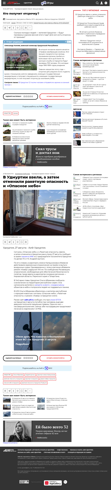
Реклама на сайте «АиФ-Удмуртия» (29, 452)
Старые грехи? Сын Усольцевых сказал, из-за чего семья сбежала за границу (95, 100)
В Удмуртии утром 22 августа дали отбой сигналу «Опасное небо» (57, 400)
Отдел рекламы (62, 450)
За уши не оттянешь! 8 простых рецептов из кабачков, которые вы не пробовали (95, 93)
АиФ (20, 237)
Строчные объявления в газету (54, 452)
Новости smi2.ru (10, 167)
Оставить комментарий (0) (55, 96)
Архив (13, 23)
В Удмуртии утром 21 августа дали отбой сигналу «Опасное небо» (23, 413)
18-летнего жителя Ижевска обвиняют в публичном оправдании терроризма (90, 34)
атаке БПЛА (55, 300)
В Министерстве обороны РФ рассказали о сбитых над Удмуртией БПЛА (57, 407)
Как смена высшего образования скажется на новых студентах (93, 141)
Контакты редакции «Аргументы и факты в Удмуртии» (36, 450)
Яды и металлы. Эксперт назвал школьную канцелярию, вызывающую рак (93, 64)
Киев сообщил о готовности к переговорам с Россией (92, 134)
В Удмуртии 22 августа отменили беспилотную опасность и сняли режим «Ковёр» (23, 400)
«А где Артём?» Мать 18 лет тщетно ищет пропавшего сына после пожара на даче (94, 86)
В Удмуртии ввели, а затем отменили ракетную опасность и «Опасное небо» (91, 16)
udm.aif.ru (29, 300)
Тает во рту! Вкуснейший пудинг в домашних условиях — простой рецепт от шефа (94, 79)
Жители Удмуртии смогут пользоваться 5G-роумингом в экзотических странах (90, 42)
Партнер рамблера (36, 482)
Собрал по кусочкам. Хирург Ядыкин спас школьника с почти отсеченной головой (95, 186)
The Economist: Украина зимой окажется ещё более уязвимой (92, 127)
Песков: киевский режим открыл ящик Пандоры (93, 112)
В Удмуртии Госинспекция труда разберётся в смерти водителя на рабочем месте (90, 25)
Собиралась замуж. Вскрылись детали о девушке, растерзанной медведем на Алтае (94, 193)
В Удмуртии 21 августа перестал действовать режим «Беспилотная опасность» (24, 407)
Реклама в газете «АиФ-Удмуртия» (81, 450)
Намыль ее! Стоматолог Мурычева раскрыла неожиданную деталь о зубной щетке (94, 215)
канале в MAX (27, 257)
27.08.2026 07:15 (8, 174)
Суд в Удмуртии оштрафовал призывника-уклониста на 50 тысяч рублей (56, 131)
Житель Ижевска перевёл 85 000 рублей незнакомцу (58, 123)
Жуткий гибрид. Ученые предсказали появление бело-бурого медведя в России (95, 200)
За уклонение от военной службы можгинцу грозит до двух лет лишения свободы (23, 131)
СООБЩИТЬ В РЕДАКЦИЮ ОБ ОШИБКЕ (79, 452)
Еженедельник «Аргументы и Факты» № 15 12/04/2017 (51, 23)
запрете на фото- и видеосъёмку (49, 285)
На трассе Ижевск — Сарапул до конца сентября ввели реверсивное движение (90, 51)
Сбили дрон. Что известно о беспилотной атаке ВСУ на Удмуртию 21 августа (40, 338)
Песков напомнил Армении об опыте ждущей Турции (94, 120)
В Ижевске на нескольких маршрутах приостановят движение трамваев (21, 138)
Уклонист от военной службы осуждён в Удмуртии (22, 123)
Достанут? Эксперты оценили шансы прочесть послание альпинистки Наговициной (95, 72)
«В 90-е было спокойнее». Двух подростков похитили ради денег (94, 207)
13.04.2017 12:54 (8, 9)
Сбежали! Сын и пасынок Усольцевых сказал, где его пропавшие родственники (95, 179)
